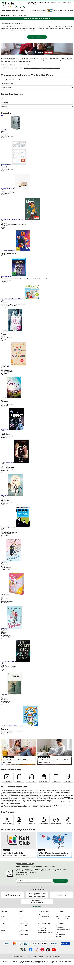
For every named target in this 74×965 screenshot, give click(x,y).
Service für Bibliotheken (25, 925)
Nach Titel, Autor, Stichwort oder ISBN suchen (39, 2)
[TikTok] (48, 950)
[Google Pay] (35, 944)
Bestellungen (4, 102)
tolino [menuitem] (38, 10)
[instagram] (36, 950)
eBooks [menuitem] (34, 10)
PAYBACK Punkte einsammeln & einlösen (54, 845)
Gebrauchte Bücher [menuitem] (26, 10)
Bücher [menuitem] (3, 10)
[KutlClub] (22, 950)
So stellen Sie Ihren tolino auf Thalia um (18, 752)
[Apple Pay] (44, 944)
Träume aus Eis (4, 495)
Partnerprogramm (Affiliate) (63, 929)
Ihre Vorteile (59, 911)
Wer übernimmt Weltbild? (8, 83)
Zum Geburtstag (44, 820)
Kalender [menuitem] (70, 10)
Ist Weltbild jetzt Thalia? (7, 87)
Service (21, 911)
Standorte (3, 923)
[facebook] (30, 950)
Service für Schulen (24, 923)
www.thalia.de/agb (30, 806)
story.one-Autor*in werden (63, 921)
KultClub (58, 936)
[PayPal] (54, 944)
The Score (3, 561)
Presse (3, 918)
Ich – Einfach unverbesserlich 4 (8, 250)
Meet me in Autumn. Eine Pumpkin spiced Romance (13, 219)
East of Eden (4, 694)
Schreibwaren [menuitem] (63, 10)
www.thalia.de (52, 790)
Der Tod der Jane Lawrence (7, 462)
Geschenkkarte (60, 923)
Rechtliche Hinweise (21, 874)
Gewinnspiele (31, 820)
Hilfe (20, 914)
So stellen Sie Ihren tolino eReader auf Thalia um (37, 18)
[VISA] (6, 944)
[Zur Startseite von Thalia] (8, 3)
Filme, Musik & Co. (7, 778)
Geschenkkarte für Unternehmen (61, 926)
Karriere (3, 916)
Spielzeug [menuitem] (56, 10)
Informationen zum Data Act (45, 932)
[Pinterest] (42, 950)
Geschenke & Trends (44, 778)
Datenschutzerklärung (43, 930)
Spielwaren (56, 778)
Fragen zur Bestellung (43, 914)
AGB (2, 932)
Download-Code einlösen (44, 923)
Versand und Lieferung (43, 918)
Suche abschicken (32, 3)
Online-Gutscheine (43, 921)
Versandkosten (52, 962)
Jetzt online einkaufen (37, 37)
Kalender (31, 778)
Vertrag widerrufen (37, 906)
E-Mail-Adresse (20, 878)
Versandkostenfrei (56, 820)
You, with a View (5, 594)
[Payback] (65, 944)
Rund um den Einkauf (43, 911)
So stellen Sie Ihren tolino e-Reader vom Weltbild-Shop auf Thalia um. (42, 68)
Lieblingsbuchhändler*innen (63, 918)
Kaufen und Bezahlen (43, 916)
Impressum (4, 930)
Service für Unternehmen (26, 928)
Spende (19, 820)
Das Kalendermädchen (6, 164)
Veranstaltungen (60, 934)
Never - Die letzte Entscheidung (8, 661)
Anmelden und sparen (60, 881)
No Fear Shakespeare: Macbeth (8, 527)
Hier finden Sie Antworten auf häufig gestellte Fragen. (28, 30)
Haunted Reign (4, 129)
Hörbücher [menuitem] (43, 10)
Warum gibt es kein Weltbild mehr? (10, 80)
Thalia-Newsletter (53, 801)
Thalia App (58, 914)
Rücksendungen (23, 921)
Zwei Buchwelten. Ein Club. (18, 845)
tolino (2, 99)
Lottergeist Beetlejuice (6, 276)
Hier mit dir (4, 397)
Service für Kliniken (24, 934)
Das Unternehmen (6, 914)
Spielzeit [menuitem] (50, 10)
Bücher (19, 778)
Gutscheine (4, 106)
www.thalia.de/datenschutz (45, 806)
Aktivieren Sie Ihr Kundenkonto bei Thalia (54, 752)
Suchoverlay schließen (55, 2)
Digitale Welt (59, 932)
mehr (2, 115)
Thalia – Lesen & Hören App (63, 916)
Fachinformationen (6, 921)
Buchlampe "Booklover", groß (8, 188)
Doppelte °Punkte (7, 820)
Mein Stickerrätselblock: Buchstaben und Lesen (12, 725)
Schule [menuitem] (18, 10)
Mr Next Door (4, 330)
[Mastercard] (14, 944)
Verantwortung (5, 925)
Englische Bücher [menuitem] (10, 10)
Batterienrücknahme (24, 918)
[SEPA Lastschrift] (24, 944)
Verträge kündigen (42, 928)
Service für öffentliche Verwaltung (25, 931)
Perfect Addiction (5, 429)
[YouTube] (54, 950)
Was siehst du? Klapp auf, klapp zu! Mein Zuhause (13, 298)
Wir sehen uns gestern (6, 365)
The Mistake (4, 628)
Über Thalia (4, 911)
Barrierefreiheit (5, 928)
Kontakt (21, 916)
